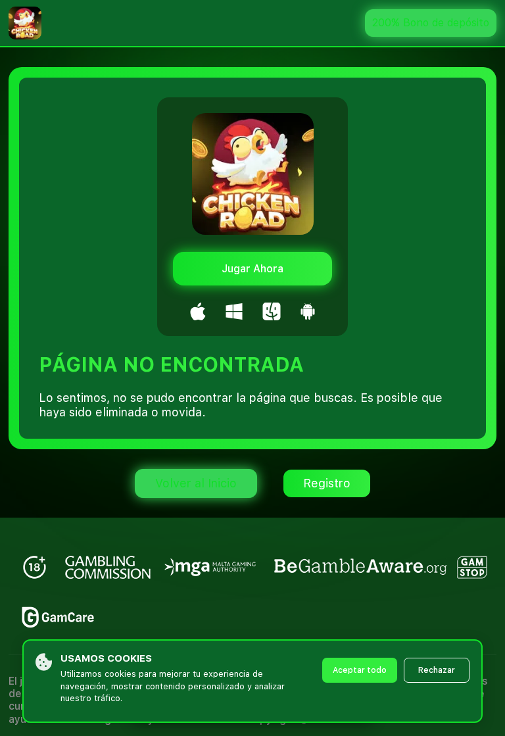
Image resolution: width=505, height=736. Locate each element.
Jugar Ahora (252, 268)
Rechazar (436, 670)
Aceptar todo (360, 670)
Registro (326, 483)
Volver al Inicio (196, 483)
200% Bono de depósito (430, 22)
